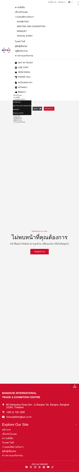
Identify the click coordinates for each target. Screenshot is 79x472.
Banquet (22, 31)
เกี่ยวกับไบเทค (21, 12)
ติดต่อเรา (62, 2)
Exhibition (23, 21)
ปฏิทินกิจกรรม (21, 51)
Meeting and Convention (31, 26)
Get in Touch (25, 62)
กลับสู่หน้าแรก (39, 252)
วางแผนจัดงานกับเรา (24, 17)
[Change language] (70, 2)
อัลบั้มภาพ (52, 2)
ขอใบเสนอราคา (25, 82)
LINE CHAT (23, 67)
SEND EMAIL (24, 72)
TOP (75, 387)
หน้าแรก (6, 430)
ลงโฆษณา (22, 87)
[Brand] (6, 50)
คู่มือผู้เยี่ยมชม (21, 46)
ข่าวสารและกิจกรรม (24, 56)
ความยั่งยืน (20, 7)
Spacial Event (25, 36)
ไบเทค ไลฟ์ (20, 41)
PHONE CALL (24, 77)
